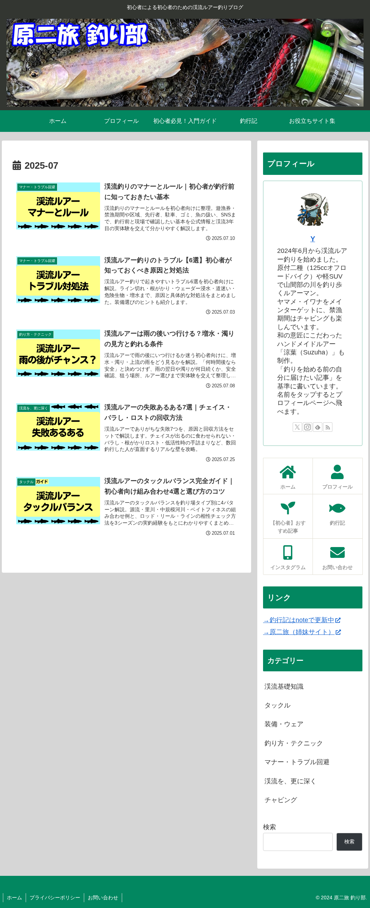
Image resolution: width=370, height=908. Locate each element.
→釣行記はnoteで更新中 (298, 620)
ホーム (14, 897)
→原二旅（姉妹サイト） (299, 632)
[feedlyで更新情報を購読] (317, 427)
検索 (269, 827)
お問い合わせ (103, 897)
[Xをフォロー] (297, 427)
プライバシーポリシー (55, 897)
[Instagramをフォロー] (307, 427)
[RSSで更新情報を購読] (327, 427)
